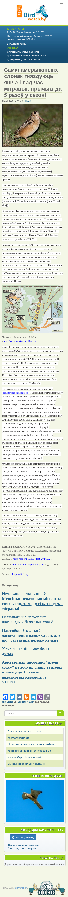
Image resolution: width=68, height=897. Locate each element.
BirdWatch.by (20, 887)
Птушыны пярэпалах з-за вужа (25, 731)
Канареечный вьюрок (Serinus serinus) (30, 750)
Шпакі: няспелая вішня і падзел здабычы (31, 744)
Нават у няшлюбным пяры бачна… (24, 35)
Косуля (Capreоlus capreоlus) (24, 757)
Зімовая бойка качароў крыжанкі (26, 763)
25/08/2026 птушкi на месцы (21, 32)
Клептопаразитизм (18, 737)
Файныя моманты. (16, 39)
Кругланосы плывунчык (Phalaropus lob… (27, 55)
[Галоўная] (33, 12)
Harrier (29, 101)
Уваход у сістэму (24, 837)
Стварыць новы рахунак (23, 844)
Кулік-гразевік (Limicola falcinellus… (24, 59)
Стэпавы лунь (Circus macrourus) (23, 51)
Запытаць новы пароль (22, 848)
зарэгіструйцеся (25, 701)
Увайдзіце (7, 701)
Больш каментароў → (18, 43)
